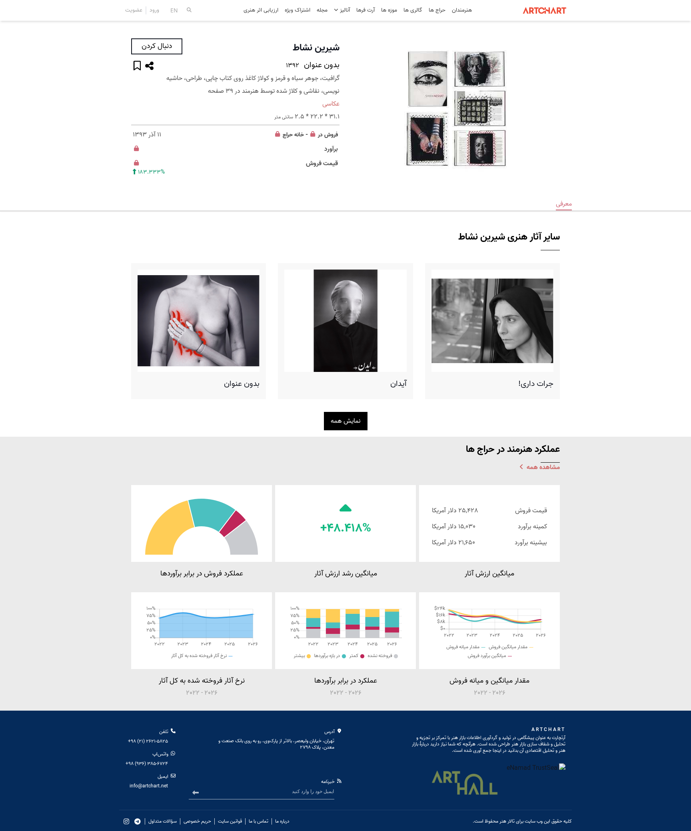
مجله (322, 10)
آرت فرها (365, 10)
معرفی (564, 204)
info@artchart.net (149, 786)
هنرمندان (462, 10)
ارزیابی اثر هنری (261, 10)
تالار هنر (507, 821)
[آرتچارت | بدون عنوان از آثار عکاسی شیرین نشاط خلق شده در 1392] (456, 109)
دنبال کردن (157, 46)
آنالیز (344, 10)
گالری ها (412, 10)
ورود (154, 10)
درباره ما (282, 821)
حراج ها (437, 10)
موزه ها (389, 10)
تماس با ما (258, 821)
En (174, 10)
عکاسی (331, 104)
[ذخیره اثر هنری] (137, 66)
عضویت (133, 10)
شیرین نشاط (316, 48)
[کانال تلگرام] (138, 821)
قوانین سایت (230, 821)
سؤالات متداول (162, 821)
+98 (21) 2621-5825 (148, 741)
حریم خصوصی (197, 821)
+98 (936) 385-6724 (147, 763)
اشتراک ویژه (297, 10)
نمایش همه (346, 421)
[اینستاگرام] (126, 821)
